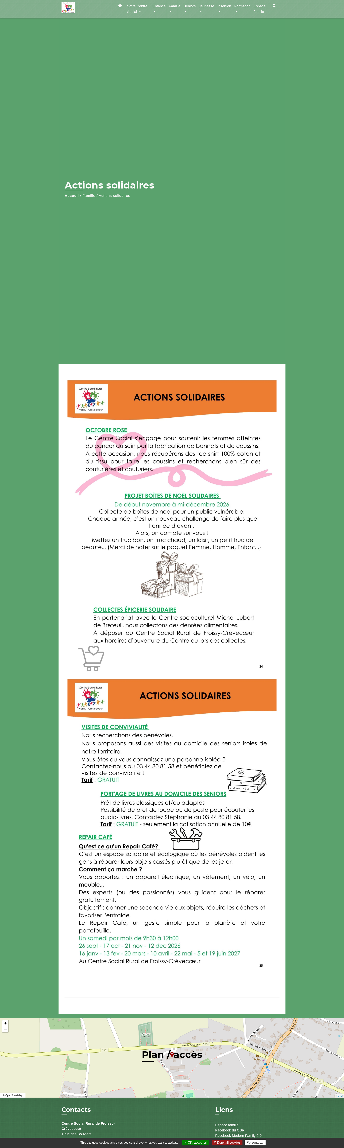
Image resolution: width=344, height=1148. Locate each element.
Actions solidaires (114, 196)
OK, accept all (197, 1142)
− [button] (5, 1029)
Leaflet (339, 1095)
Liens (224, 1110)
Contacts (76, 1110)
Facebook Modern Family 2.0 (238, 1136)
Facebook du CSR (229, 1130)
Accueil (72, 196)
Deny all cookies (228, 1142)
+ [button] (5, 1023)
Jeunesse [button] (206, 6)
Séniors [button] (190, 6)
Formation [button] (242, 6)
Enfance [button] (159, 6)
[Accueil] (86, 8)
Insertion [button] (224, 6)
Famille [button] (174, 6)
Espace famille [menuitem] (260, 9)
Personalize (255, 1142)
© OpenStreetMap (12, 1095)
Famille (88, 196)
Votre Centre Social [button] (137, 9)
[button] (120, 6)
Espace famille (226, 1125)
